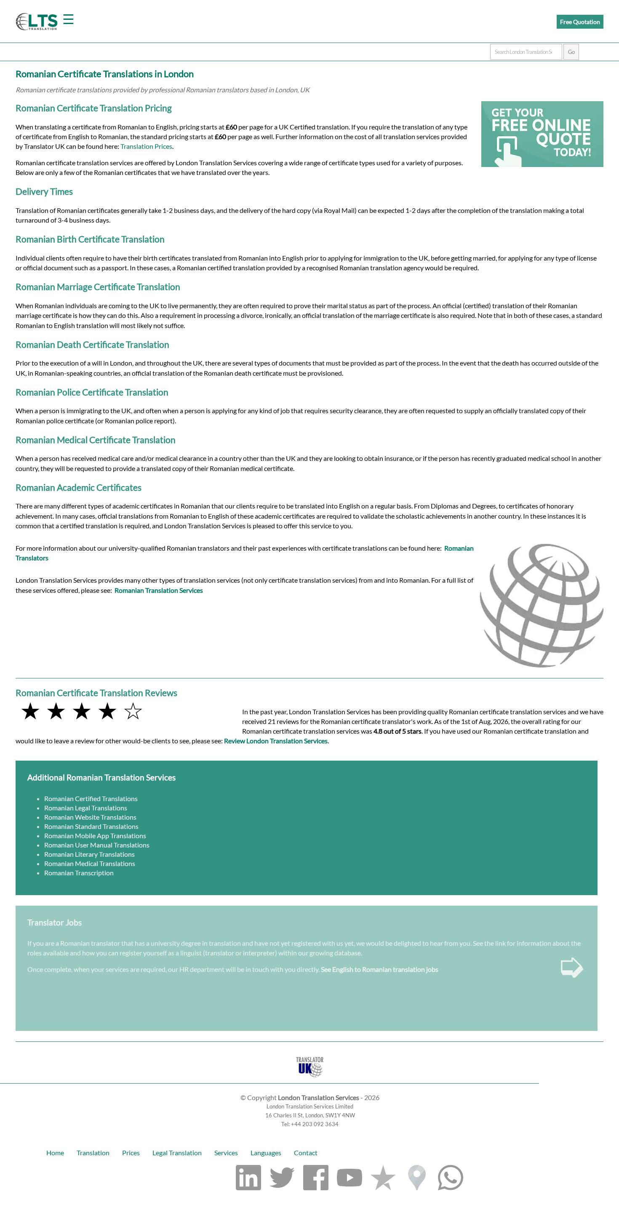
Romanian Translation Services (159, 590)
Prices (131, 1153)
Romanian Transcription (79, 873)
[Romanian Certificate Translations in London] (310, 1079)
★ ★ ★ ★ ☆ (82, 710)
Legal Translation (177, 1153)
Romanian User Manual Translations (96, 845)
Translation (93, 1153)
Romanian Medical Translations (89, 863)
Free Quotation (580, 21)
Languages (266, 1153)
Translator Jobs (54, 922)
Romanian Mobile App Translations (95, 835)
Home (55, 1153)
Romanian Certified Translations (91, 798)
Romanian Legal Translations (85, 808)
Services (226, 1153)
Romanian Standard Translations (91, 826)
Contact (306, 1153)
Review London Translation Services (276, 741)
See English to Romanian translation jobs (379, 969)
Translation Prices (146, 146)
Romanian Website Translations (90, 817)
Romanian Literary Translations (89, 854)
